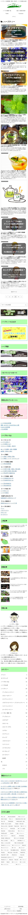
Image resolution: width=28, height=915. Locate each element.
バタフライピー (5, 510)
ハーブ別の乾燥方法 (6, 483)
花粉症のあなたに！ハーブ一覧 (9, 503)
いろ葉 (15, 805)
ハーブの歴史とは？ (6, 444)
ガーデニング (14, 678)
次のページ (14, 291)
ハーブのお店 (14, 685)
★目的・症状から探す (6, 451)
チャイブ (14, 737)
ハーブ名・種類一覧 (14, 713)
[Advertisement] (14, 882)
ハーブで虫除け (5, 492)
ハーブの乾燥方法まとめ (7, 478)
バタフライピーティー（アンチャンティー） (14, 702)
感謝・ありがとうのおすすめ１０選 (10, 425)
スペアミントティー (14, 699)
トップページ (7, 906)
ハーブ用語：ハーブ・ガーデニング (10, 458)
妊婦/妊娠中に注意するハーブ (8, 498)
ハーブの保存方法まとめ (7, 480)
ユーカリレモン (14, 747)
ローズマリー (4, 514)
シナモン (14, 730)
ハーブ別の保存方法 (6, 485)
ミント (2, 508)
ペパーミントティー (14, 706)
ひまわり (14, 765)
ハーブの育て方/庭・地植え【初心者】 (11, 469)
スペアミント (14, 733)
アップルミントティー (14, 692)
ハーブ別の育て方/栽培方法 (8, 473)
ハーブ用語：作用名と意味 (8, 456)
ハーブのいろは (14, 681)
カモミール (3, 512)
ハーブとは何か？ (5, 442)
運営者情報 (20, 906)
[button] (25, 305)
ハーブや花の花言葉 (6, 423)
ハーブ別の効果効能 (6, 463)
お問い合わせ (7, 908)
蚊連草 (14, 758)
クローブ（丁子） (14, 727)
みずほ (13, 799)
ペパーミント (14, 744)
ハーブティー (14, 688)
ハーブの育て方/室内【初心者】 (9, 471)
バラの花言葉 (4, 429)
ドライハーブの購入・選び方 (8, 446)
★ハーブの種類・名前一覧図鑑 (9, 449)
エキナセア (14, 720)
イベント (14, 674)
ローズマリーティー (14, 709)
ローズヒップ (14, 751)
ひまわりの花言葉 (5, 427)
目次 (21, 908)
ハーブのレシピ (5, 490)
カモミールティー (14, 695)
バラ (14, 768)
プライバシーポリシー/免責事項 (14, 911)
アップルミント (14, 716)
